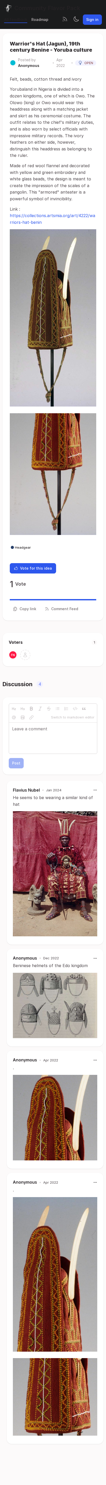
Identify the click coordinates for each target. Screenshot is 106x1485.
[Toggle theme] (76, 20)
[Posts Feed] (64, 20)
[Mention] (14, 717)
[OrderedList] (66, 709)
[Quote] (84, 709)
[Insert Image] (22, 717)
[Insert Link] (31, 717)
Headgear (23, 547)
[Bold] (31, 709)
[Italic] (40, 709)
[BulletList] (57, 709)
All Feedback (15, 19)
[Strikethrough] (49, 709)
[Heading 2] (14, 709)
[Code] (75, 709)
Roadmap (39, 19)
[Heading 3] (22, 709)
